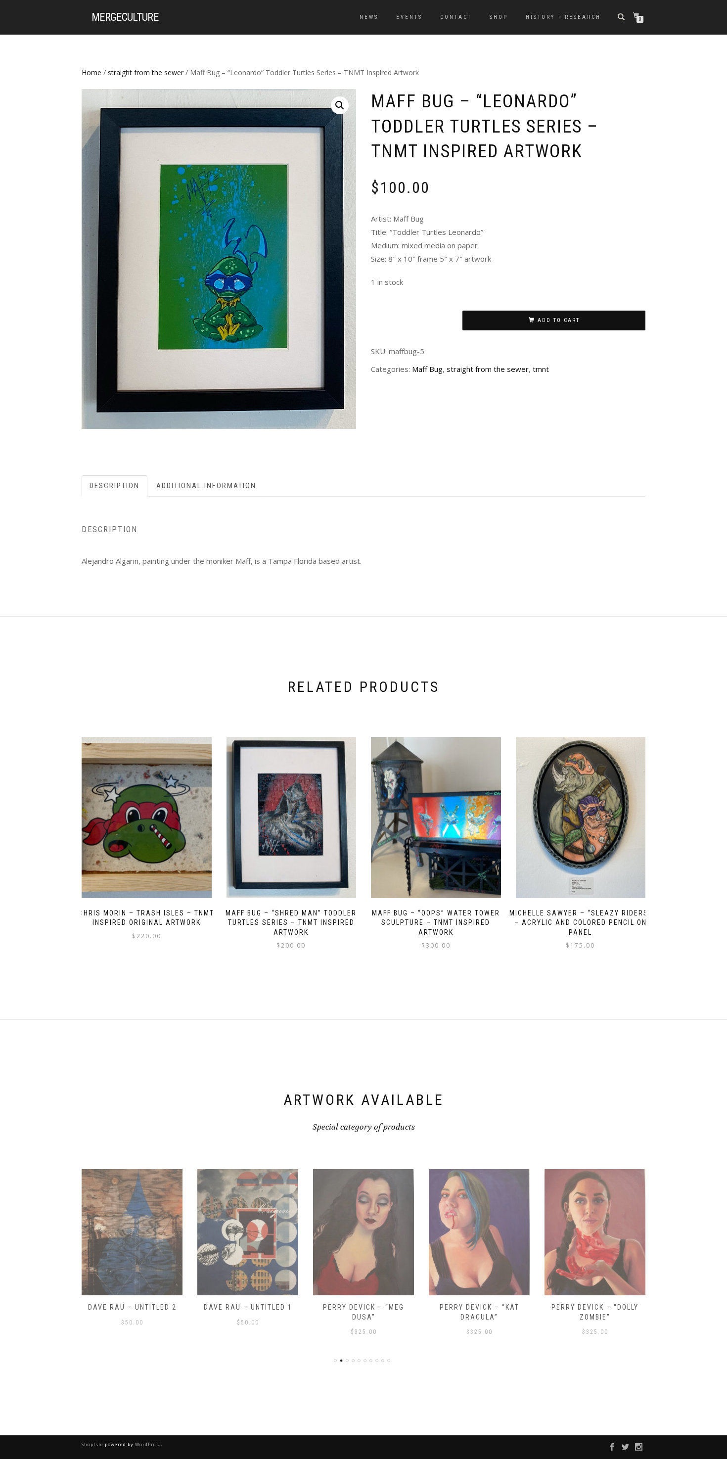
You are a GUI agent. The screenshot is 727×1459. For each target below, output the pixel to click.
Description (114, 485)
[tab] (115, 486)
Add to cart (559, 320)
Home (91, 72)
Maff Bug (427, 369)
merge (124, 17)
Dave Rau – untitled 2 (132, 1307)
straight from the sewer (145, 72)
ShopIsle (93, 1444)
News (369, 17)
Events (409, 17)
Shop (499, 17)
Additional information (206, 485)
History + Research (563, 17)
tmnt (541, 369)
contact (456, 17)
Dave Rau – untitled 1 (248, 1307)
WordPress (148, 1444)
